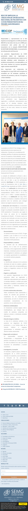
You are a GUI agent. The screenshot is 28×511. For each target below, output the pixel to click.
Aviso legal (5, 456)
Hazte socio (5, 415)
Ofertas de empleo (7, 453)
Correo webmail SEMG (8, 416)
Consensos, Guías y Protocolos (10, 425)
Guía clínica (23, 184)
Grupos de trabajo (7, 438)
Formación (5, 440)
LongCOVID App (5, 186)
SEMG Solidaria (6, 446)
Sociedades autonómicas (9, 436)
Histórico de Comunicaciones (9, 428)
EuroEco (5, 431)
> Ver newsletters (5, 484)
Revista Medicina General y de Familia (11, 423)
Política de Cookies (7, 458)
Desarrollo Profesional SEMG (10, 443)
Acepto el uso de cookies (23, 504)
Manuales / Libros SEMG (8, 426)
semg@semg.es (13, 501)
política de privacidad (13, 481)
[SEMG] (14, 7)
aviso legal (3, 481)
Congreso (5, 444)
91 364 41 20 (9, 2)
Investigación (6, 441)
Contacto (5, 461)
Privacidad (5, 455)
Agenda (4, 451)
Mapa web (5, 459)
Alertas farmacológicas (8, 429)
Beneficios (5, 418)
